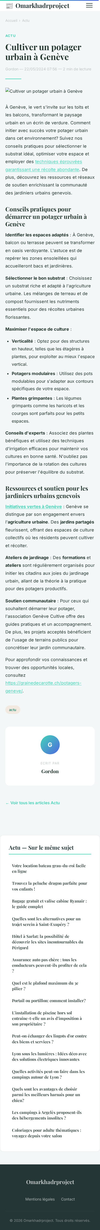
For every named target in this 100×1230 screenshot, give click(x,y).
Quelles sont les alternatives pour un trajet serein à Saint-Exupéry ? (46, 921)
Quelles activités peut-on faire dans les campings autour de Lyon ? (48, 1074)
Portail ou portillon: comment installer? (49, 1000)
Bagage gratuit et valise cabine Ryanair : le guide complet (49, 903)
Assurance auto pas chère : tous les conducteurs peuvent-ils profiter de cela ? (49, 965)
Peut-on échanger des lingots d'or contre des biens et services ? (49, 1038)
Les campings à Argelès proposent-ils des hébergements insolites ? (47, 1115)
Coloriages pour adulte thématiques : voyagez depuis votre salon (46, 1132)
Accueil (11, 20)
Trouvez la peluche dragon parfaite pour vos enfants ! (49, 885)
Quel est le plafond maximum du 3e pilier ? (45, 985)
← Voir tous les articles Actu (32, 802)
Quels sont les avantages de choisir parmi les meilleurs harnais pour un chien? (46, 1094)
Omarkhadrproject (37, 5)
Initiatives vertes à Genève (33, 506)
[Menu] (89, 5)
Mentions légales (40, 1199)
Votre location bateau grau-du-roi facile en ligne (49, 868)
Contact (68, 1199)
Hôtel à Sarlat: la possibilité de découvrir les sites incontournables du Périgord (47, 942)
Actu (26, 20)
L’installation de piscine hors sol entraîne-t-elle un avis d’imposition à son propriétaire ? (47, 1018)
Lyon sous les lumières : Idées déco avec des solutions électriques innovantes (49, 1056)
